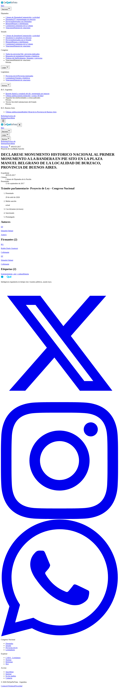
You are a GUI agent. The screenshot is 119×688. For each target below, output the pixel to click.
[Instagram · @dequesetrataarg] (59, 518)
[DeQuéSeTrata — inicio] (9, 4)
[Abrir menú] (3, 121)
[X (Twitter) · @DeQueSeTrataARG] (59, 401)
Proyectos (4, 147)
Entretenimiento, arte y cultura (12, 274)
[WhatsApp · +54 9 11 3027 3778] (59, 636)
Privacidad (18, 686)
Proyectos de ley (12, 648)
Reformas (4, 116)
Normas (4, 85)
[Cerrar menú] (19, 125)
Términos (11, 686)
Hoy (2, 6)
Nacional (5, 9)
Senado (8, 646)
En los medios (11, 676)
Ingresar (4, 118)
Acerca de (11, 116)
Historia (26, 274)
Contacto (9, 678)
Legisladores (10, 650)
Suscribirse (11, 118)
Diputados (9, 644)
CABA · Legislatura (13, 658)
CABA (4, 68)
